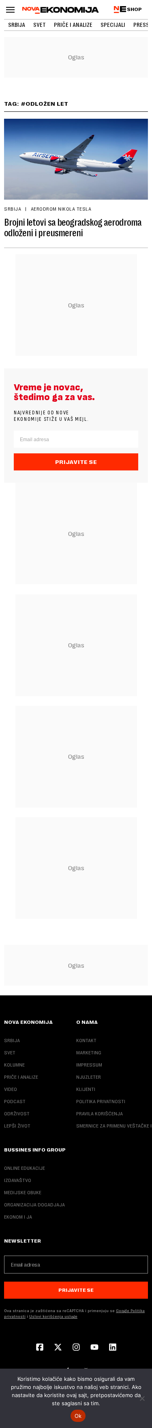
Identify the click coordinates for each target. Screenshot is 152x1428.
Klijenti (85, 1089)
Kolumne (14, 1065)
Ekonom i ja (18, 1217)
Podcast (15, 1101)
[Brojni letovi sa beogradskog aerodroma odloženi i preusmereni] (76, 159)
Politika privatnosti (100, 1101)
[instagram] (76, 1348)
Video (10, 1089)
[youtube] (94, 1348)
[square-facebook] (40, 1348)
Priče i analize (73, 24)
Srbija (16, 24)
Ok (78, 1416)
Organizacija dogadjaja (34, 1205)
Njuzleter (88, 1077)
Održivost (17, 1114)
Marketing (88, 1053)
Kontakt (86, 1040)
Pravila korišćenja (99, 1114)
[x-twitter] (58, 1348)
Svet (39, 24)
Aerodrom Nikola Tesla (61, 209)
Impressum (89, 1065)
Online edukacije (24, 1168)
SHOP (134, 9)
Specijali (113, 24)
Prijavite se (76, 462)
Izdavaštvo (17, 1180)
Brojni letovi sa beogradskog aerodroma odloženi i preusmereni (73, 227)
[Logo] (60, 10)
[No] (142, 1398)
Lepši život (17, 1126)
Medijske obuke (22, 1192)
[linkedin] (113, 1348)
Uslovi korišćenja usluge (53, 1316)
